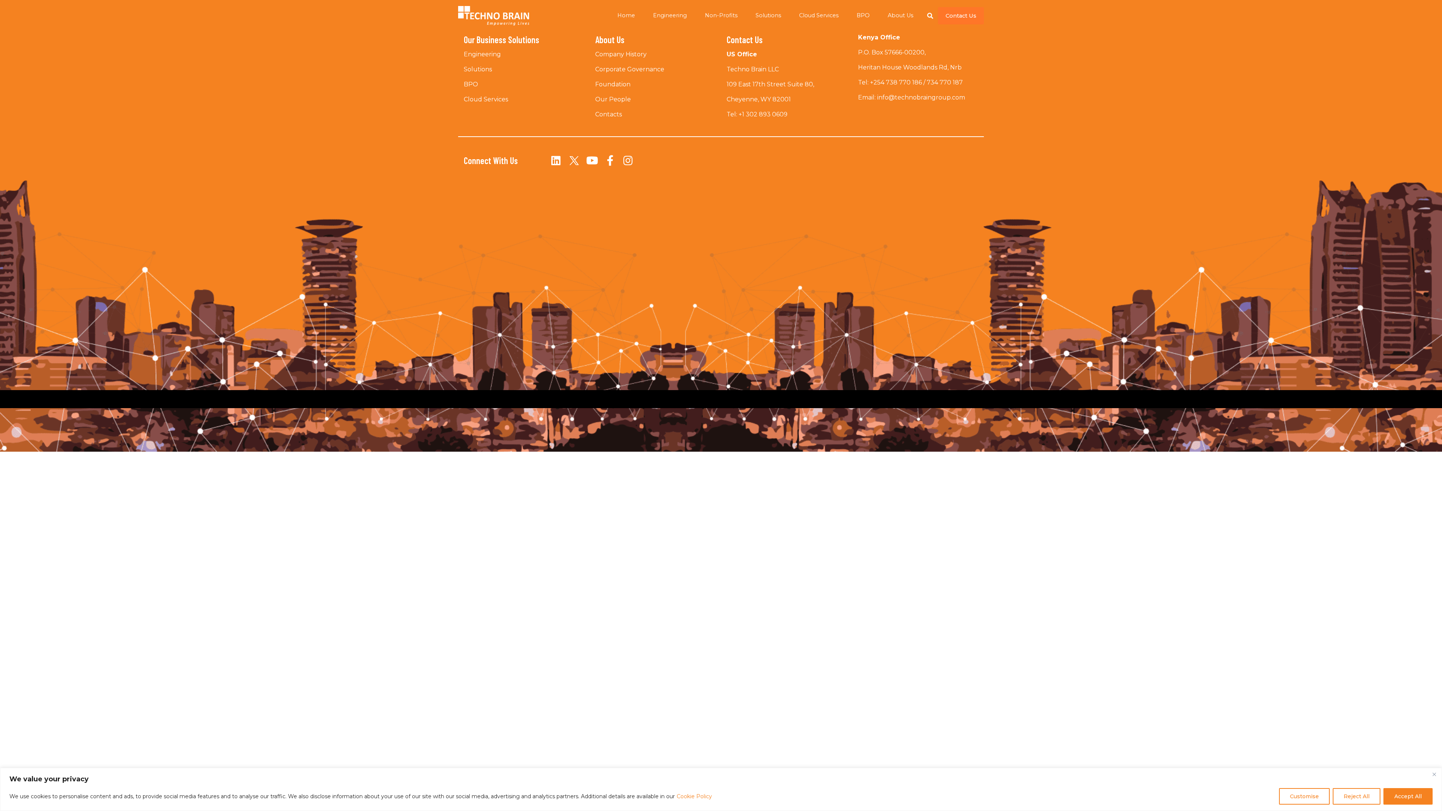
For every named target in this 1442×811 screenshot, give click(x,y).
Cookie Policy (694, 796)
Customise (1304, 796)
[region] (721, 789)
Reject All (1357, 796)
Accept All (1408, 796)
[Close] (1434, 774)
